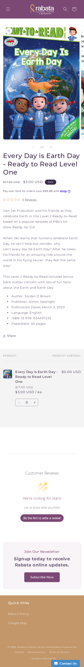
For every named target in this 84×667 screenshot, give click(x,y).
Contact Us (67, 663)
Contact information (44, 658)
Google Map (17, 623)
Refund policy (36, 652)
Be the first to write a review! (42, 518)
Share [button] (11, 336)
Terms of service (59, 652)
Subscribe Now (42, 577)
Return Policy (18, 614)
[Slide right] (50, 147)
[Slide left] (33, 147)
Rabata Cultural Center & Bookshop (39, 647)
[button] (8, 9)
